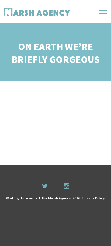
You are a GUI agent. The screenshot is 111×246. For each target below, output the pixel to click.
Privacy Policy (93, 198)
